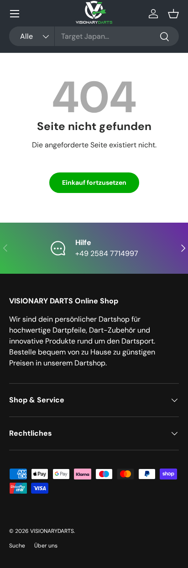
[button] (173, 14)
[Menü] (15, 14)
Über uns (45, 545)
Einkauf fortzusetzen (94, 182)
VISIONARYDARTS (52, 531)
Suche (17, 545)
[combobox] (94, 36)
